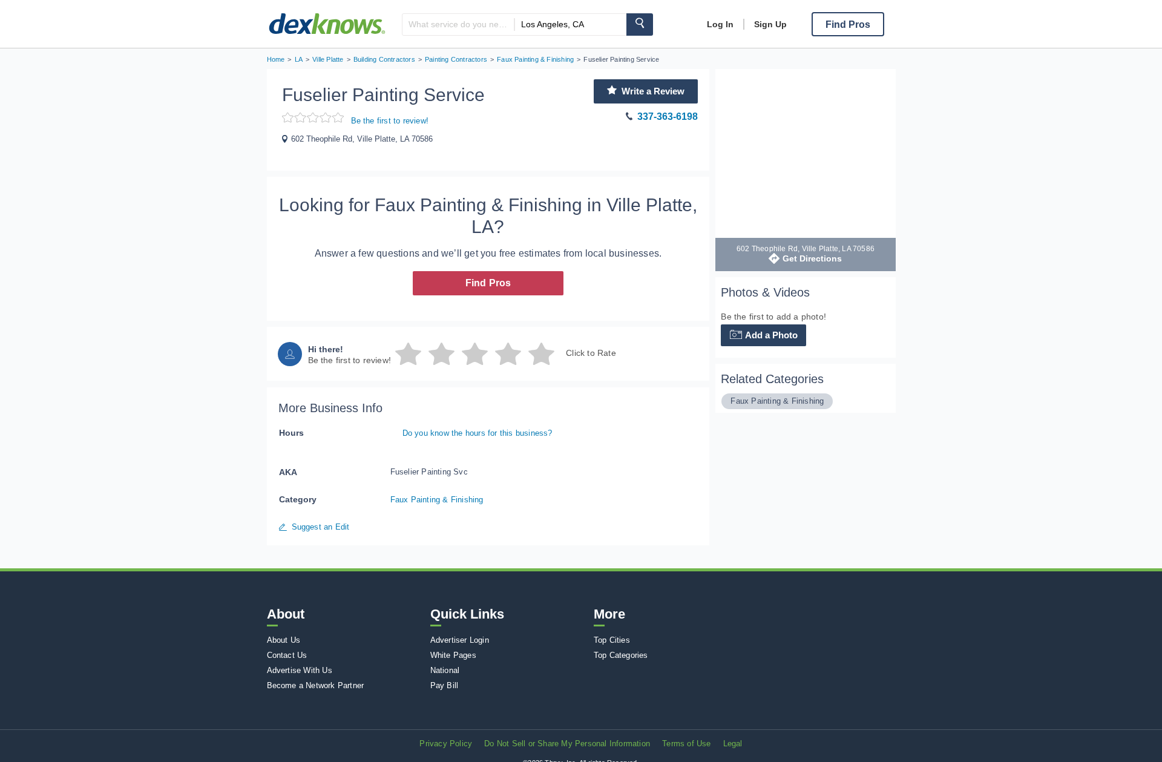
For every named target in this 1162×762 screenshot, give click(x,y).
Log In (720, 24)
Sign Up (770, 24)
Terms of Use (686, 743)
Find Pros (488, 283)
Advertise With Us (299, 670)
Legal (733, 743)
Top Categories (621, 655)
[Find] (639, 24)
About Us (284, 640)
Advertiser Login (459, 640)
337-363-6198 (667, 116)
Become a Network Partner (315, 685)
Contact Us (287, 655)
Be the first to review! (390, 120)
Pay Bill (444, 685)
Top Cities (612, 640)
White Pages (453, 655)
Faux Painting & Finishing (437, 499)
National (445, 670)
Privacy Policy (445, 743)
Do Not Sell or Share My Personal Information (567, 743)
